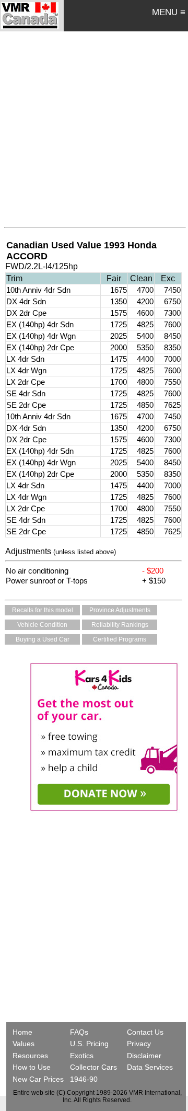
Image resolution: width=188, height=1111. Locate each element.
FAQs (79, 1032)
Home (23, 1032)
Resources (30, 1055)
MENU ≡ (168, 12)
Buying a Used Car (42, 639)
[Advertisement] (94, 126)
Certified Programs (119, 639)
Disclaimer (144, 1055)
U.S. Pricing (89, 1043)
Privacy (139, 1043)
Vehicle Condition (42, 624)
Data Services (150, 1067)
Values (23, 1043)
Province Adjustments (119, 610)
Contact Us (145, 1032)
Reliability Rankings (119, 624)
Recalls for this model (42, 610)
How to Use (32, 1067)
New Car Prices (38, 1079)
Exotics (81, 1055)
